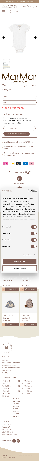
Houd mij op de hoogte (16, 134)
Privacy (5, 373)
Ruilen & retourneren (11, 368)
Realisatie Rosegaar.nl (8, 457)
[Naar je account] (24, 6)
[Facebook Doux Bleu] (14, 441)
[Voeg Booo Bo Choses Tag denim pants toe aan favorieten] (22, 289)
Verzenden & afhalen (11, 363)
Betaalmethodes (9, 365)
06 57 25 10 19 (8, 432)
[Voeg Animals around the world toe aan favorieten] (3, 289)
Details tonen (28, 255)
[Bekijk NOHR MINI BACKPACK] (28, 303)
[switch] (34, 233)
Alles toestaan (19, 261)
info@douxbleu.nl (9, 435)
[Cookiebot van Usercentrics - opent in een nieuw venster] (28, 191)
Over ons (5, 360)
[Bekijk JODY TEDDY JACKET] (10, 303)
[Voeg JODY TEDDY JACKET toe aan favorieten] (3, 324)
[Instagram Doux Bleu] (18, 441)
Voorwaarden (7, 370)
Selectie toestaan (19, 268)
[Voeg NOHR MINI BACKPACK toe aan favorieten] (22, 324)
